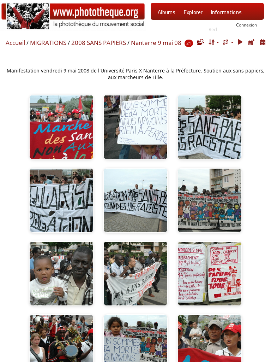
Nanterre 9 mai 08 (156, 43)
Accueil (15, 43)
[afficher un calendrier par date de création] (262, 42)
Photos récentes (178, 30)
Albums (166, 12)
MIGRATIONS (48, 43)
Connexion (246, 25)
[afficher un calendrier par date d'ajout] (251, 42)
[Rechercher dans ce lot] (200, 42)
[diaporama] (240, 42)
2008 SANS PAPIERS (98, 43)
